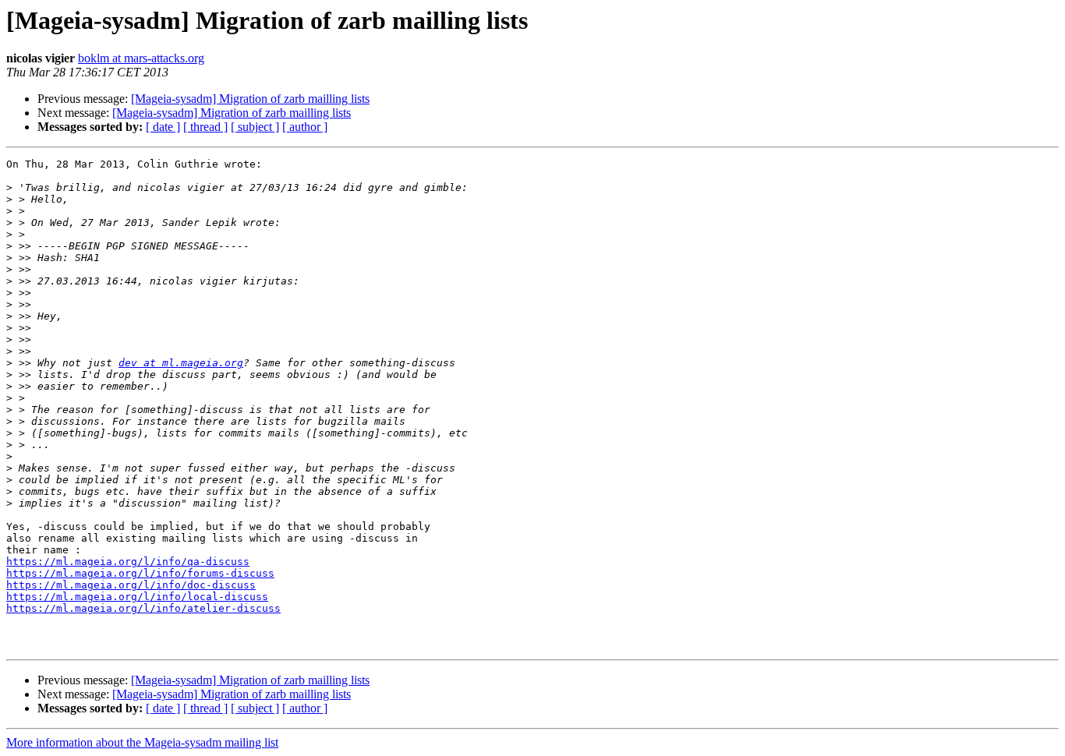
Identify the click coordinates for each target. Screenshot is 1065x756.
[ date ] (163, 126)
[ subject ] (255, 126)
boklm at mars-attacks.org (141, 58)
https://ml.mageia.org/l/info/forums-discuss (140, 573)
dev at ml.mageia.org (181, 363)
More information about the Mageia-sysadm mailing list (142, 742)
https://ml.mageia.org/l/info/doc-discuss (131, 585)
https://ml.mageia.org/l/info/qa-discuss (127, 561)
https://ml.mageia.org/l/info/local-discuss (137, 596)
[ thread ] (205, 126)
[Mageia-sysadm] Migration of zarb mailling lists (250, 98)
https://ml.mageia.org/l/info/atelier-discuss (143, 608)
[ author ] (304, 126)
